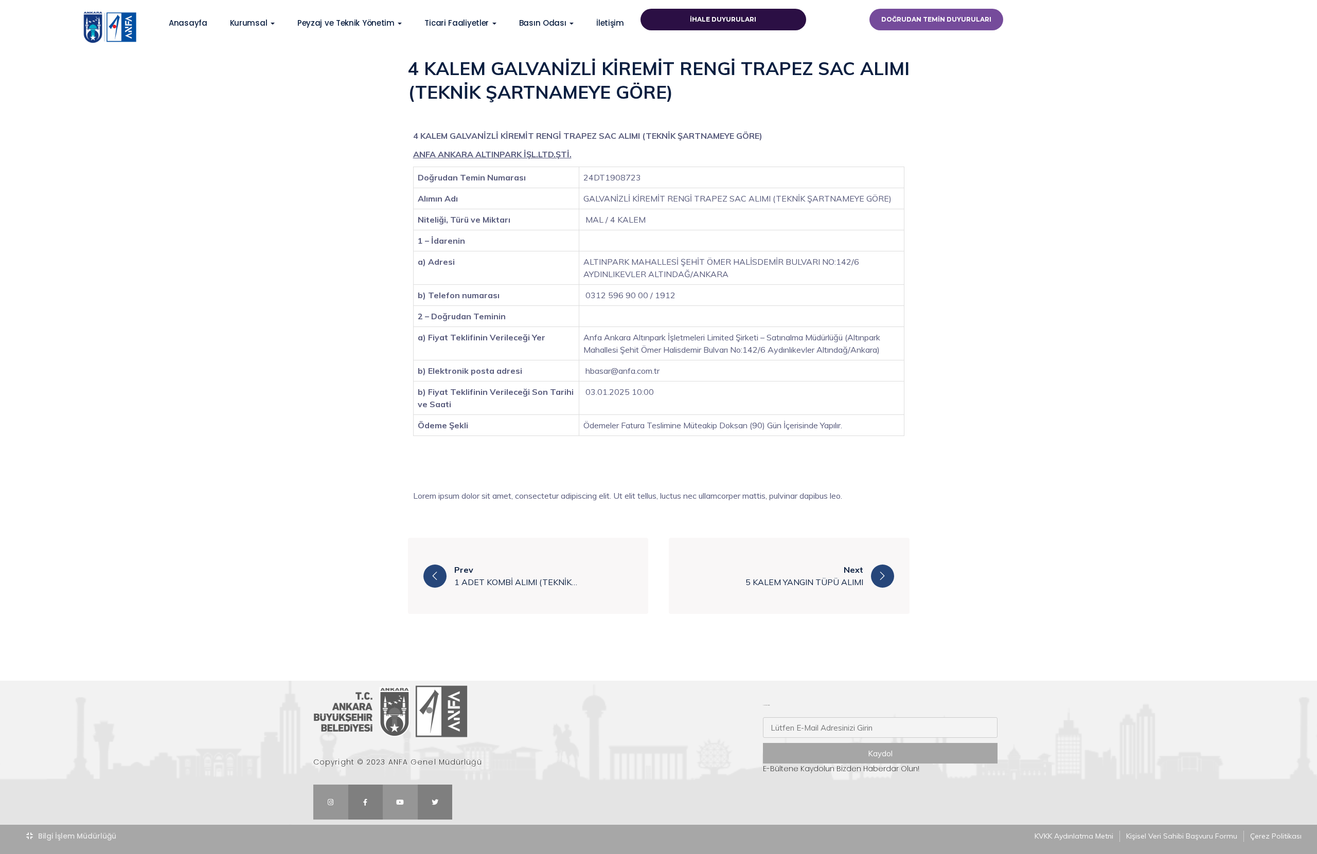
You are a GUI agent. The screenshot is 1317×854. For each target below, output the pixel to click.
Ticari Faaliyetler (457, 22)
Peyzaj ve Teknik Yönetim (347, 22)
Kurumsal (250, 22)
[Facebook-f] (365, 802)
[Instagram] (330, 802)
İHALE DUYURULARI (723, 19)
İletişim (610, 22)
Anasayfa (188, 22)
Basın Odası (543, 22)
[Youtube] (400, 802)
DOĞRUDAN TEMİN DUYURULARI (936, 19)
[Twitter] (435, 802)
